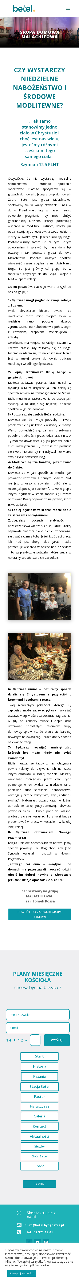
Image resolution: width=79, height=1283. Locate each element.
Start (39, 1056)
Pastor (39, 1096)
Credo (39, 1166)
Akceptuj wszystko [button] (21, 1273)
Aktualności (39, 1136)
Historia (39, 1066)
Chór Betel (39, 1156)
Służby (39, 1146)
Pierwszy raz (39, 1106)
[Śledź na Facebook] (29, 1242)
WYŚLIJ (57, 1040)
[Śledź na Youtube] (37, 1242)
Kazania (39, 1076)
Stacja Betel (40, 1086)
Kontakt (39, 1126)
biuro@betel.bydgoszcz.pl (44, 1225)
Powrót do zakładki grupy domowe (39, 914)
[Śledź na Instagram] (46, 1242)
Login (39, 1184)
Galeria (39, 1116)
